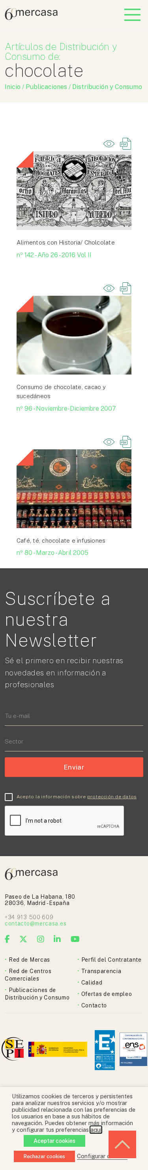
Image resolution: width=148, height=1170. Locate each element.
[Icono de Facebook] (7, 939)
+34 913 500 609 (29, 917)
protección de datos (112, 796)
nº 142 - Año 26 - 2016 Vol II (54, 255)
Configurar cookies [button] (102, 1156)
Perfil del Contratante (111, 960)
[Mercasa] (31, 18)
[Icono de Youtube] (75, 939)
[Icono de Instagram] (41, 939)
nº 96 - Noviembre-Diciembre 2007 (66, 408)
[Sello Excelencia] (105, 1050)
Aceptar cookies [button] (54, 1141)
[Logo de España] (58, 1050)
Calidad (92, 982)
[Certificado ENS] (133, 1050)
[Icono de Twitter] (23, 939)
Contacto (94, 1005)
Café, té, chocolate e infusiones (61, 540)
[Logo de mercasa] (14, 1050)
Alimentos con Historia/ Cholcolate (66, 242)
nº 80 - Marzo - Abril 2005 (52, 552)
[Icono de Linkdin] (57, 939)
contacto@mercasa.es (35, 923)
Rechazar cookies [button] (44, 1156)
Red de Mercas (29, 960)
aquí (95, 1129)
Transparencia (101, 971)
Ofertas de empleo (106, 994)
